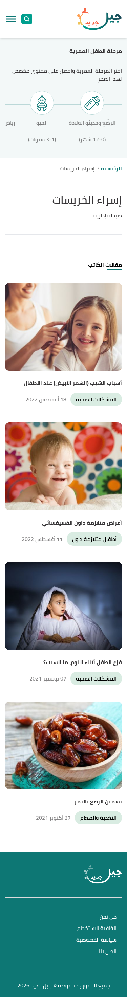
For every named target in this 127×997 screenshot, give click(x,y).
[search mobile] (26, 19)
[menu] (11, 19)
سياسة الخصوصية (96, 940)
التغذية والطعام (98, 818)
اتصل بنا (108, 951)
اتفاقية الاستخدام (97, 928)
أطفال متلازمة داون (94, 539)
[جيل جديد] (99, 19)
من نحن (108, 917)
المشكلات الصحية (96, 399)
